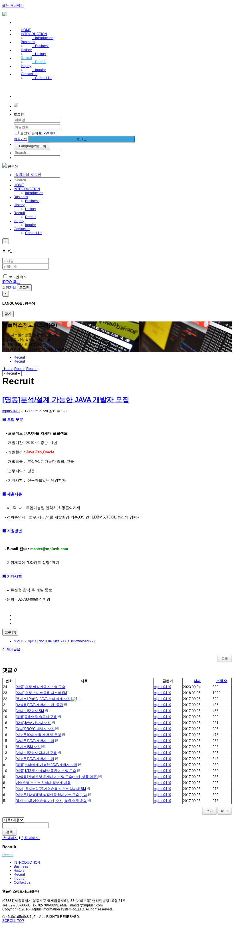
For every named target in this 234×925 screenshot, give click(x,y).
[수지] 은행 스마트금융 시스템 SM (41, 693)
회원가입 (20, 139)
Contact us (29, 74)
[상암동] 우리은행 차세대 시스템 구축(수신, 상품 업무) (57, 777)
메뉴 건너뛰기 (13, 6)
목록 (224, 659)
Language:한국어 (31, 146)
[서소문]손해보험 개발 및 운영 (38, 735)
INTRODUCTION (34, 34)
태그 (224, 811)
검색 (9, 832)
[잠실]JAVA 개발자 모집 (33, 723)
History (26, 50)
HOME (26, 30)
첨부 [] (10, 632)
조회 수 (221, 681)
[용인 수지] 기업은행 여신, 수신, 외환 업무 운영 (51, 801)
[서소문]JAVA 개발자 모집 (35, 759)
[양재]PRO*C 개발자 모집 (35, 729)
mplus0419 (11, 411)
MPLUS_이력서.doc (54, 641)
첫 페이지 (10, 838)
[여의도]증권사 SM (30, 711)
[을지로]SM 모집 (28, 747)
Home (7, 369)
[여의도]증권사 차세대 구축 (36, 753)
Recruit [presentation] (19, 361)
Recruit (26, 58)
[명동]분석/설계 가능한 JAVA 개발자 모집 (65, 399)
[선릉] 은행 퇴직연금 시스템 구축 (40, 687)
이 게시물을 (11, 649)
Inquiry (26, 66)
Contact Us (42, 78)
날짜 (197, 681)
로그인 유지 (29, 133)
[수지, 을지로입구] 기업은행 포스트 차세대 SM (51, 789)
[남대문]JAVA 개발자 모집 (35, 741)
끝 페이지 (32, 838)
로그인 (81, 139)
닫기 (8, 314)
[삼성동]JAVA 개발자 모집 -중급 (39, 705)
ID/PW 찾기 (48, 133)
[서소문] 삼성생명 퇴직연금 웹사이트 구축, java (51, 795)
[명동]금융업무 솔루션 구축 (36, 717)
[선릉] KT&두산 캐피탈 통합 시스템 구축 (46, 771)
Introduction (42, 38)
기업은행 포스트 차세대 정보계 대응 (43, 783)
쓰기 (209, 811)
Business (28, 42)
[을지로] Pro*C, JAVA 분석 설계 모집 (43, 699)
